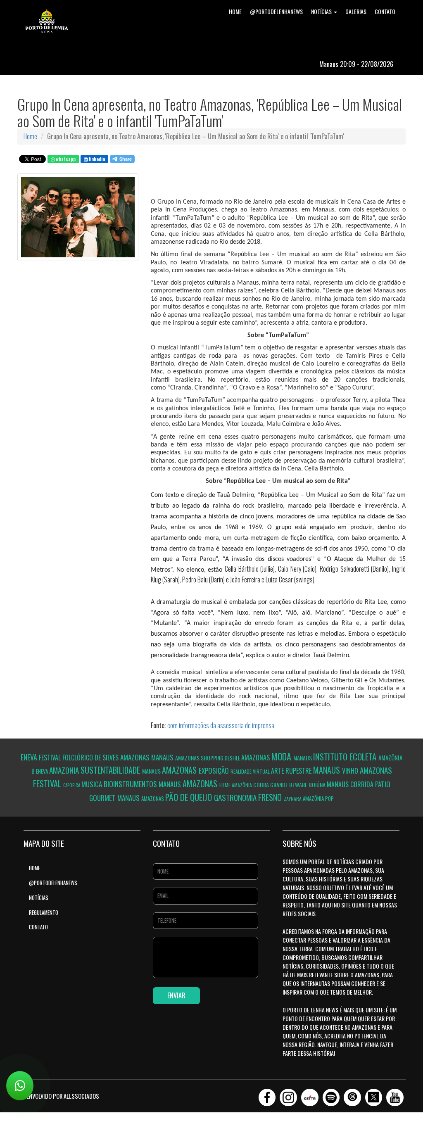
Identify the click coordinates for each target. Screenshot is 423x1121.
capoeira (72, 785)
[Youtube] (395, 1095)
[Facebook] (267, 1095)
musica (92, 784)
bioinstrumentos (131, 784)
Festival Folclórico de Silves (79, 757)
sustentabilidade (111, 770)
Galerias (355, 11)
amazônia (242, 784)
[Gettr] (309, 1095)
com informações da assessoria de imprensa (220, 725)
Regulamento (43, 913)
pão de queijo (189, 797)
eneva (30, 757)
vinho (351, 771)
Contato (385, 11)
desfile (233, 758)
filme (225, 785)
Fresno (271, 797)
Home (235, 11)
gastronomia (236, 797)
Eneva (42, 771)
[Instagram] (288, 1095)
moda (282, 756)
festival (48, 783)
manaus (163, 757)
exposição (215, 770)
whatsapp (65, 159)
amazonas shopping (200, 757)
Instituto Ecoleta (345, 756)
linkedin (96, 159)
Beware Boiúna (308, 784)
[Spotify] (331, 1095)
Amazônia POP (318, 798)
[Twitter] (374, 1095)
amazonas (135, 757)
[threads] (352, 1095)
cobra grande (271, 784)
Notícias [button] (322, 11)
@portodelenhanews (276, 11)
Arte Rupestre (292, 771)
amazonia (65, 770)
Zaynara (293, 798)
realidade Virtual (251, 771)
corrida (362, 784)
